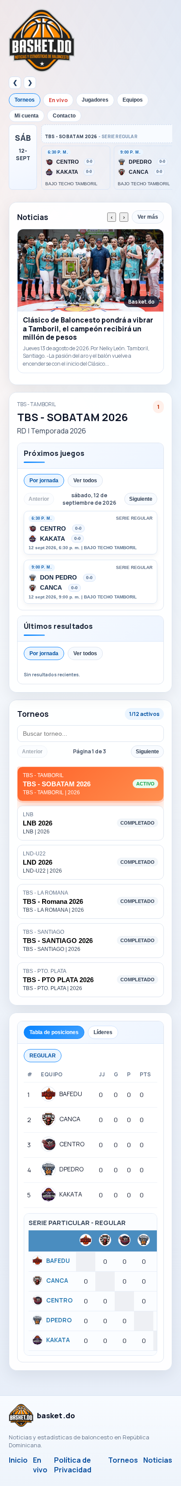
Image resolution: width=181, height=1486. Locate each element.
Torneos (24, 100)
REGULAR (42, 1056)
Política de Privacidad (72, 1465)
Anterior (32, 752)
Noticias (157, 1460)
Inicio (18, 1460)
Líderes (103, 1032)
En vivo (58, 100)
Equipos (133, 100)
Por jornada (43, 480)
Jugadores (95, 100)
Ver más (148, 217)
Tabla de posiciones (54, 1032)
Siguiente (147, 752)
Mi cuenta (26, 116)
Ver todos (85, 480)
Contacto (64, 116)
